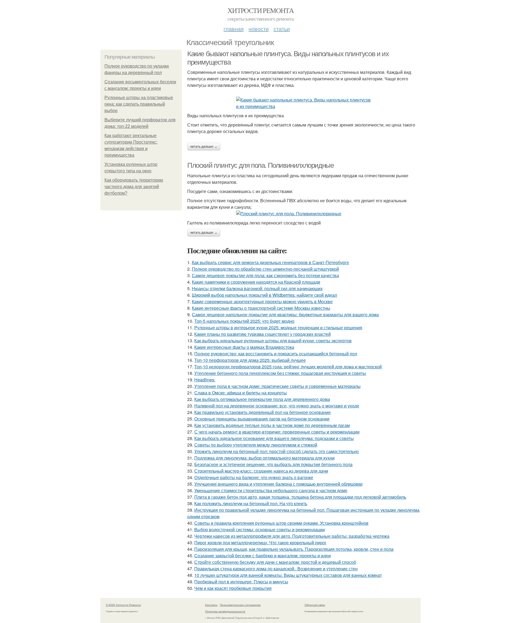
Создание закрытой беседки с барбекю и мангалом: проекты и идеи (262, 555)
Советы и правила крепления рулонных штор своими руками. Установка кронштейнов (281, 523)
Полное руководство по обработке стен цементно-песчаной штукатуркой (265, 269)
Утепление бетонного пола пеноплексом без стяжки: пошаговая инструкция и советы (280, 373)
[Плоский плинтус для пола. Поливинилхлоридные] (304, 213)
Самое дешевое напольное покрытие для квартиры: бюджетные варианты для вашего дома (285, 314)
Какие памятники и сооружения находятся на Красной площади (256, 282)
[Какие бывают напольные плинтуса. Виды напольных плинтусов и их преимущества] (304, 103)
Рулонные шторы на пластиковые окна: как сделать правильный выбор (138, 104)
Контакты (211, 605)
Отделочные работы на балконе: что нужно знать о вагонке (253, 477)
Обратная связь (314, 605)
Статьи (282, 29)
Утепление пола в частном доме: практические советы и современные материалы (277, 386)
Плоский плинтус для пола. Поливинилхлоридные (260, 165)
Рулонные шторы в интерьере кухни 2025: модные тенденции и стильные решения (278, 327)
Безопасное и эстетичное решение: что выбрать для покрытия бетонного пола (273, 464)
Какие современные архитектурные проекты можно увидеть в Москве (262, 301)
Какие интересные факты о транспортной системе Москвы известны (261, 308)
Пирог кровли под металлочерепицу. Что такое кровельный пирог (260, 542)
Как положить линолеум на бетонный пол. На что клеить (250, 503)
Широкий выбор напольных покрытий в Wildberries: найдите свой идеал (264, 295)
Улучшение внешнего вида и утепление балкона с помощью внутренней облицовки (278, 484)
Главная (234, 29)
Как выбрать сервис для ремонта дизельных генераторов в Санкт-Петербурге (270, 262)
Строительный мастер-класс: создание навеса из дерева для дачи (261, 471)
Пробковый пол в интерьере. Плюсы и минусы (241, 581)
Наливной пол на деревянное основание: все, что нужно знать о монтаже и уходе (276, 406)
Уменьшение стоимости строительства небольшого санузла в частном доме (270, 490)
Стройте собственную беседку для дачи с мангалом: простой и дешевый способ (275, 562)
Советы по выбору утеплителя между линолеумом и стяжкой (255, 445)
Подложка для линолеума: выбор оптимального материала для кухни (264, 458)
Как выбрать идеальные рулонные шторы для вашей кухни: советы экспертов (273, 340)
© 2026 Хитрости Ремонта (123, 605)
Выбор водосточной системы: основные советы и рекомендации (259, 529)
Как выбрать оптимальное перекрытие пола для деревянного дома (262, 399)
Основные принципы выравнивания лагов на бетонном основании (261, 419)
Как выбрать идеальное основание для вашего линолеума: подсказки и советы (274, 438)
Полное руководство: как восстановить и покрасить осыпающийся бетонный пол (275, 353)
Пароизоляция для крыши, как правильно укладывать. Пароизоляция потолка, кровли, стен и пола (293, 549)
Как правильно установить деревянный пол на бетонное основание (262, 412)
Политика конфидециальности (225, 611)
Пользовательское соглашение (240, 605)
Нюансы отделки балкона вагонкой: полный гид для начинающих (257, 288)
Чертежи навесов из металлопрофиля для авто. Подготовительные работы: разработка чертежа (291, 536)
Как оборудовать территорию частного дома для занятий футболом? (133, 186)
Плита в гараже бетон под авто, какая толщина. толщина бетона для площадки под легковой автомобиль (300, 497)
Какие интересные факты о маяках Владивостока (244, 347)
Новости (259, 29)
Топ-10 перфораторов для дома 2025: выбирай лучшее (250, 360)
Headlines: (204, 380)
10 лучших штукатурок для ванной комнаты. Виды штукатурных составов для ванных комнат (288, 575)
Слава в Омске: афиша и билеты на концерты (240, 393)
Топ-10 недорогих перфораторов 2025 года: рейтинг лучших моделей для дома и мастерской (288, 366)
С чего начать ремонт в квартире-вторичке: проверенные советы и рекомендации (277, 432)
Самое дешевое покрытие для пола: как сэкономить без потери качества (265, 275)
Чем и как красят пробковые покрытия (233, 588)
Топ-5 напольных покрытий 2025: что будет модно (244, 321)
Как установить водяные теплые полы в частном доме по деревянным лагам (272, 425)
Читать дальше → (203, 146)
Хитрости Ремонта (260, 10)
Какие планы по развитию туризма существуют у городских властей (262, 334)
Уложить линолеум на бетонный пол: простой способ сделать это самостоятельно (276, 451)
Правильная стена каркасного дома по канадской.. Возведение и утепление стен (276, 568)
